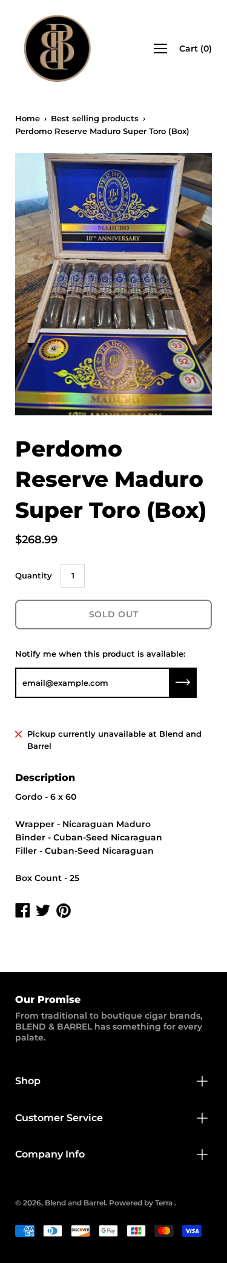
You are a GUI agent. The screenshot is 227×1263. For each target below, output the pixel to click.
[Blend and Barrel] (57, 48)
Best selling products (95, 118)
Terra (164, 1202)
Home (27, 118)
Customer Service (59, 1118)
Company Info (50, 1154)
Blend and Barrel (75, 1202)
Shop (28, 1081)
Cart (195, 48)
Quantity (33, 575)
